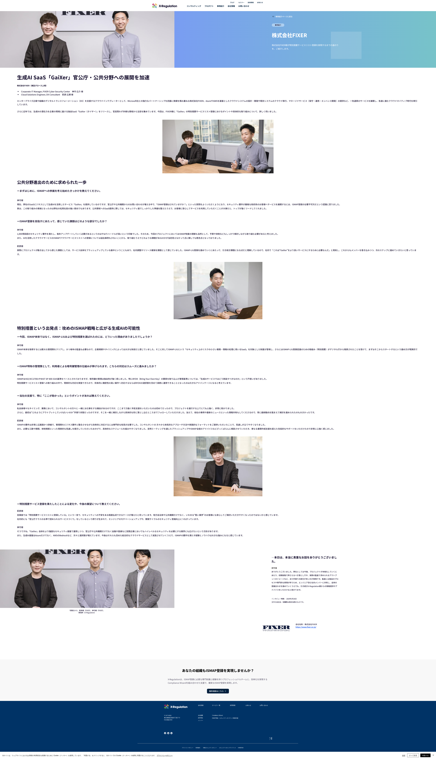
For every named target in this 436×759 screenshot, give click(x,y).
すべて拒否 (413, 755)
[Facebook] (165, 733)
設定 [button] (403, 755)
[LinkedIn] (171, 733)
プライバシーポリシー (165, 755)
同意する (425, 755)
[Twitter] (168, 733)
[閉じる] (433, 755)
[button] (194, 6)
